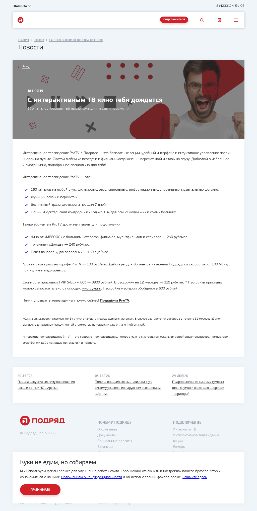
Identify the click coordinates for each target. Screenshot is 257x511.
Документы (106, 435)
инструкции (91, 288)
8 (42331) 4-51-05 (230, 6)
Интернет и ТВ (184, 429)
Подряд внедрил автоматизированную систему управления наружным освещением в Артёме (128, 388)
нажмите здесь (194, 477)
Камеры (179, 447)
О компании (107, 429)
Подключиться (174, 19)
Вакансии (105, 447)
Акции (178, 441)
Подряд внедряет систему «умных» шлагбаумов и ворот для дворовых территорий (198, 388)
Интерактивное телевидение (196, 435)
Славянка (20, 6)
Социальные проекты (114, 441)
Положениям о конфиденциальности (91, 477)
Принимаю (40, 489)
